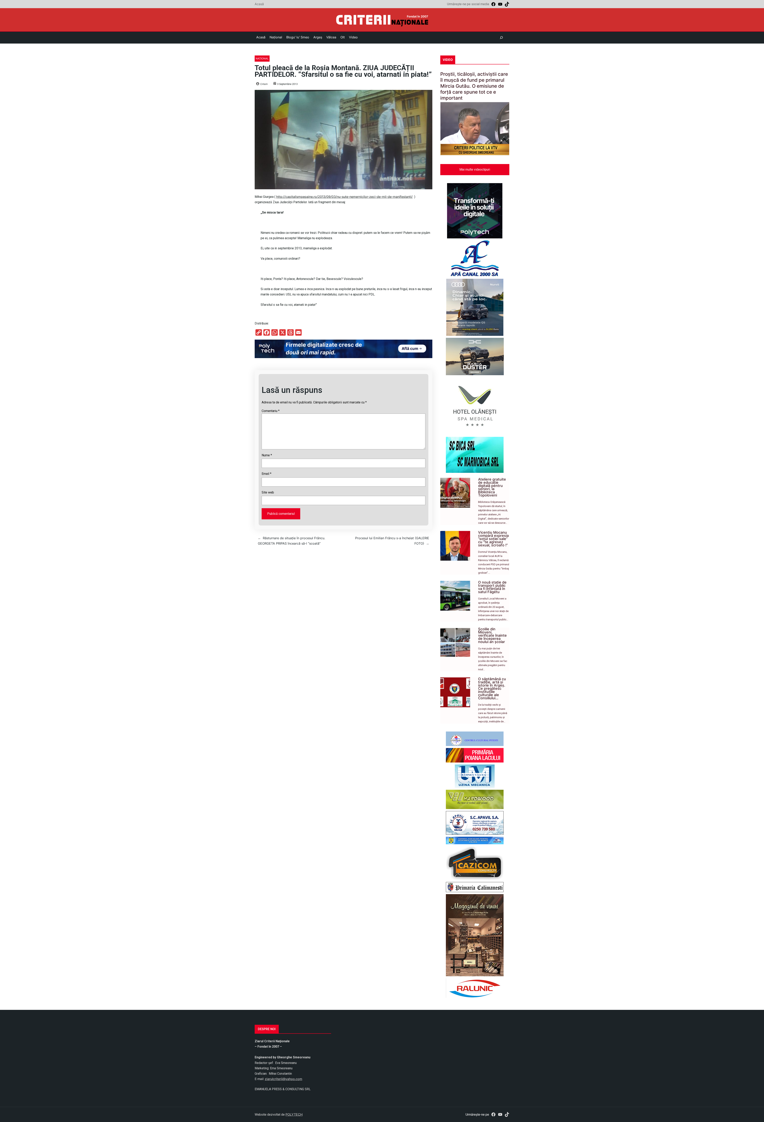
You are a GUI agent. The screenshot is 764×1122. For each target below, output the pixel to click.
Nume (267, 455)
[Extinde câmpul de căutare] (501, 37)
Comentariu (271, 411)
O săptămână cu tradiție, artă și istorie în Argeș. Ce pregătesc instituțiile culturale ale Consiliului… (492, 688)
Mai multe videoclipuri (474, 169)
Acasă (259, 4)
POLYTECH (294, 1114)
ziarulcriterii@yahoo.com (283, 1079)
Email (266, 474)
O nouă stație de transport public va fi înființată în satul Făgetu (492, 587)
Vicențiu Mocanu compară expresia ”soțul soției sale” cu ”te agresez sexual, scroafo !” (493, 538)
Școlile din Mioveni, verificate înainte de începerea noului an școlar (492, 635)
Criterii (264, 84)
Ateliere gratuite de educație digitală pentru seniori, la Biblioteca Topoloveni (492, 487)
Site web (268, 492)
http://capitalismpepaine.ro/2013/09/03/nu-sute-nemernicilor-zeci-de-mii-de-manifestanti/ (344, 197)
